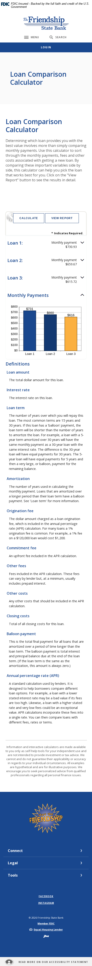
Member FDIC (46, 923)
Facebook (46, 896)
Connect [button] (15, 850)
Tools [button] (13, 875)
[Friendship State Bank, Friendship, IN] (46, 23)
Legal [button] (13, 862)
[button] (46, 244)
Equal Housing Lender (48, 929)
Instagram (46, 903)
